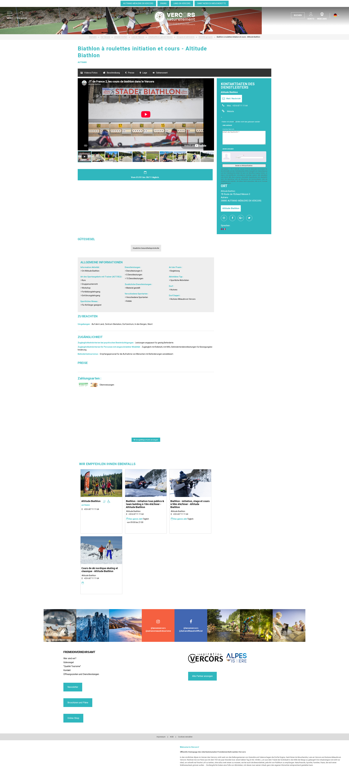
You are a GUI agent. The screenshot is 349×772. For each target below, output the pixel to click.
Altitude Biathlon (230, 208)
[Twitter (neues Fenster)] (250, 218)
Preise (131, 72)
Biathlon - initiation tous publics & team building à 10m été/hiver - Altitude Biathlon (145, 504)
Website (230, 111)
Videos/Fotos (90, 72)
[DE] (336, 15)
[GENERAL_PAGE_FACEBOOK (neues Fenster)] (233, 218)
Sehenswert (162, 72)
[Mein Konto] (311, 13)
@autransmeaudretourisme (158, 631)
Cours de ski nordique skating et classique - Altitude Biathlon (99, 570)
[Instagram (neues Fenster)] (225, 218)
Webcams (322, 13)
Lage (144, 72)
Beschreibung (113, 72)
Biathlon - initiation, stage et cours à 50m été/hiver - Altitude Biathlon (190, 504)
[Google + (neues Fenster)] (242, 218)
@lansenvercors (158, 628)
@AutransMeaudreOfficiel (191, 631)
